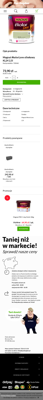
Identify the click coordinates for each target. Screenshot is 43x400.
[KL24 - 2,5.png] (21, 29)
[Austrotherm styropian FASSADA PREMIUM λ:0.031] (9, 158)
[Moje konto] (26, 11)
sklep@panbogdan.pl (24, 350)
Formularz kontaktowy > (12, 352)
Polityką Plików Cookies (8, 395)
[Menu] (5, 11)
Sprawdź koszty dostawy (12, 94)
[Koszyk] (37, 10)
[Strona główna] (21, 4)
